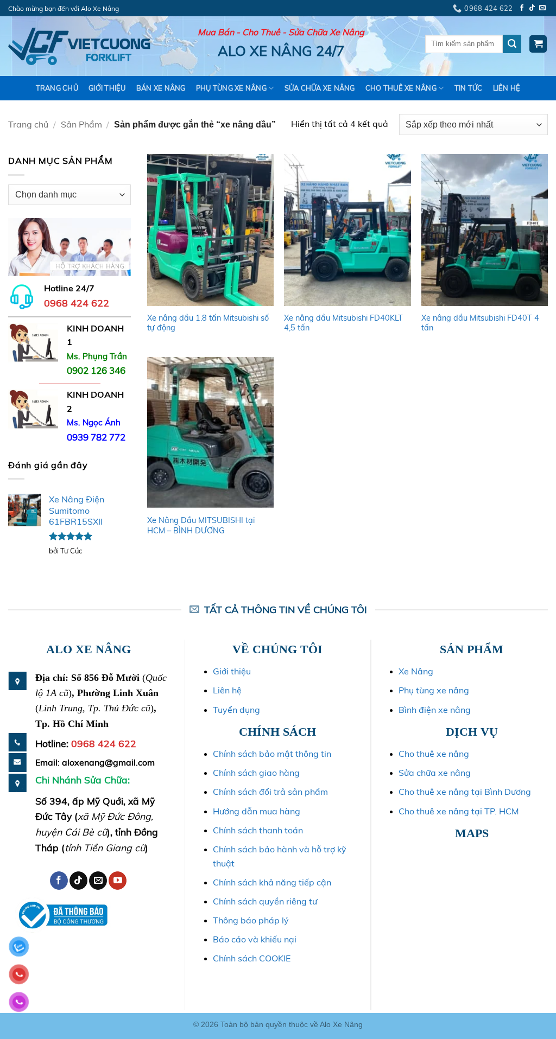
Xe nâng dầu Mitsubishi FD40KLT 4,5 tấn (343, 323)
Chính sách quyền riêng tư (265, 901)
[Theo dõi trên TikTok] (532, 8)
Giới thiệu (107, 88)
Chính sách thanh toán (258, 830)
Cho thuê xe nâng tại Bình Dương (465, 791)
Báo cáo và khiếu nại (254, 939)
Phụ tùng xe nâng (434, 690)
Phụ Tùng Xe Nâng (231, 88)
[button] (538, 44)
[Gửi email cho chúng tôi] (542, 8)
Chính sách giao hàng (256, 772)
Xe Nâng (416, 671)
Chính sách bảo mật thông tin (272, 753)
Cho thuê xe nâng (434, 753)
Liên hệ (507, 88)
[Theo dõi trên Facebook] (522, 8)
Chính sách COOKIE (251, 958)
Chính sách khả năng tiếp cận (272, 882)
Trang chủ (57, 88)
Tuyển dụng (236, 709)
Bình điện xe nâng (435, 709)
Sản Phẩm (81, 124)
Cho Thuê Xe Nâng (401, 88)
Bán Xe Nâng (161, 88)
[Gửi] (512, 44)
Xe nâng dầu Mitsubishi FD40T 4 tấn (480, 323)
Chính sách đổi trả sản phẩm (270, 791)
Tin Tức (468, 88)
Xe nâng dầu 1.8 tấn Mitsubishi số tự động (208, 323)
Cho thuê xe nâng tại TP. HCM (459, 811)
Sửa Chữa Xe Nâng (320, 88)
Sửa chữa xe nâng (435, 772)
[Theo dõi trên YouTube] (118, 880)
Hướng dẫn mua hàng (256, 811)
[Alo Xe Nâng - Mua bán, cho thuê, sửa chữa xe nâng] (79, 46)
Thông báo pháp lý (251, 920)
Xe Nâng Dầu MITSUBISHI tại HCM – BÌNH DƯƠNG (201, 525)
